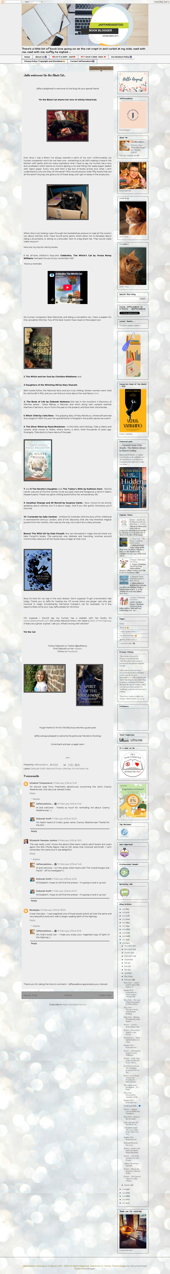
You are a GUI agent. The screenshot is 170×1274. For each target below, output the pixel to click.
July (126, 963)
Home (27, 57)
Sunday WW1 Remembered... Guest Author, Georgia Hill (130, 993)
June (126, 966)
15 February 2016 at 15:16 (69, 931)
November (128, 949)
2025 (124, 912)
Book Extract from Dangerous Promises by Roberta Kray (131, 1078)
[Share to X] (74, 765)
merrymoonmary (138, 1266)
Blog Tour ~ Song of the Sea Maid (132, 1118)
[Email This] (69, 765)
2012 (124, 1199)
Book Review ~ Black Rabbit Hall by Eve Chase (132, 1040)
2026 (124, 909)
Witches (67, 768)
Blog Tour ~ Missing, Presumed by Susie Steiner (132, 1019)
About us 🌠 (41, 57)
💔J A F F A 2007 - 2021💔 (63, 57)
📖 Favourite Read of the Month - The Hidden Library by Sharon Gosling (132, 448)
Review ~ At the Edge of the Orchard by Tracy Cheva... (132, 1060)
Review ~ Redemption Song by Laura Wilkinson (132, 1053)
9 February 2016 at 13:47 (65, 783)
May (126, 969)
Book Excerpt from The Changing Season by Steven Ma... (131, 1069)
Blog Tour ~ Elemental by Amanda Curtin (131, 1095)
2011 (124, 1203)
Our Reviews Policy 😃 (128, 635)
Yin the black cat (80, 768)
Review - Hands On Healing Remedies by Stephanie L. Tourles (138, 522)
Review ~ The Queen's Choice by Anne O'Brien (132, 1178)
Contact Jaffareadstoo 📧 (129, 631)
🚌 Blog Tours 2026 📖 (128, 639)
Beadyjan (35, 910)
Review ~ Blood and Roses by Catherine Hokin (132, 1171)
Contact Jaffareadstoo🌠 (82, 61)
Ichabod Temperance (41, 783)
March (127, 976)
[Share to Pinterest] (78, 765)
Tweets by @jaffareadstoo (129, 325)
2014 (124, 1193)
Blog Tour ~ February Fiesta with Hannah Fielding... (131, 1010)
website (78, 648)
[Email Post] (64, 764)
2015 (124, 1189)
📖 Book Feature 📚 (127, 643)
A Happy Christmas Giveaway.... (137, 598)
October (127, 952)
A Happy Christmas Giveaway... (137, 560)
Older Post (105, 995)
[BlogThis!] (71, 765)
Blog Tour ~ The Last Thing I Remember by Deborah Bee (132, 1002)
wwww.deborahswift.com (36, 621)
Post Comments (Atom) (74, 1004)
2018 (124, 936)
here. (96, 393)
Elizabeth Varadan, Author (43, 840)
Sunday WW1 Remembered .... (131, 1046)
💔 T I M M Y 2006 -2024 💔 (93, 57)
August (127, 959)
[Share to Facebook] (76, 765)
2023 (124, 919)
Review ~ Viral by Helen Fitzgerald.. (132, 1026)
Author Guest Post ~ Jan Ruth (132, 1164)
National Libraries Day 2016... (131, 1144)
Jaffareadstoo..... (45, 804)
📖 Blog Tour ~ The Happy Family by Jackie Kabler (137, 540)
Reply (32, 793)
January (127, 1185)
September (128, 956)
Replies (36, 799)
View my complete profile (129, 155)
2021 (124, 926)
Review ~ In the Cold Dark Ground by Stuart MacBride (132, 1150)
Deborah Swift (38, 768)
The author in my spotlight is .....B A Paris (131, 1087)
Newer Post (30, 995)
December (128, 946)
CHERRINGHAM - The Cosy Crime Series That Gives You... (131, 1131)
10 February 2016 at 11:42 (69, 804)
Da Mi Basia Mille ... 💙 (132, 1106)
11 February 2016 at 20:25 (64, 879)
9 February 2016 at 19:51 (69, 840)
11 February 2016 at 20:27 (64, 891)
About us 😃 (124, 627)
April (126, 973)
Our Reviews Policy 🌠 (121, 57)
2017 (124, 939)
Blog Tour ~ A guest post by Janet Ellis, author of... (132, 985)
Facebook (73, 651)
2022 (124, 922)
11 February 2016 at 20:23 (64, 819)
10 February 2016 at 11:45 (69, 864)
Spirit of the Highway (100, 621)
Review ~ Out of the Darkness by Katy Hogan (131, 1158)
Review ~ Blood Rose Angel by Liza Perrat (132, 1032)
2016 (124, 943)
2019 (124, 933)
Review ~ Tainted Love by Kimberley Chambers (132, 1111)
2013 (124, 1196)
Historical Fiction (54, 768)
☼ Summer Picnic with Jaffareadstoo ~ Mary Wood (137, 578)
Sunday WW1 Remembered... (130, 1101)
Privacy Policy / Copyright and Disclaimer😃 (44, 61)
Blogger (91, 1269)
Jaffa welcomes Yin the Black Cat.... (131, 1123)
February (128, 980)
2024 (124, 916)
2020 (124, 929)
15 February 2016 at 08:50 (53, 910)
